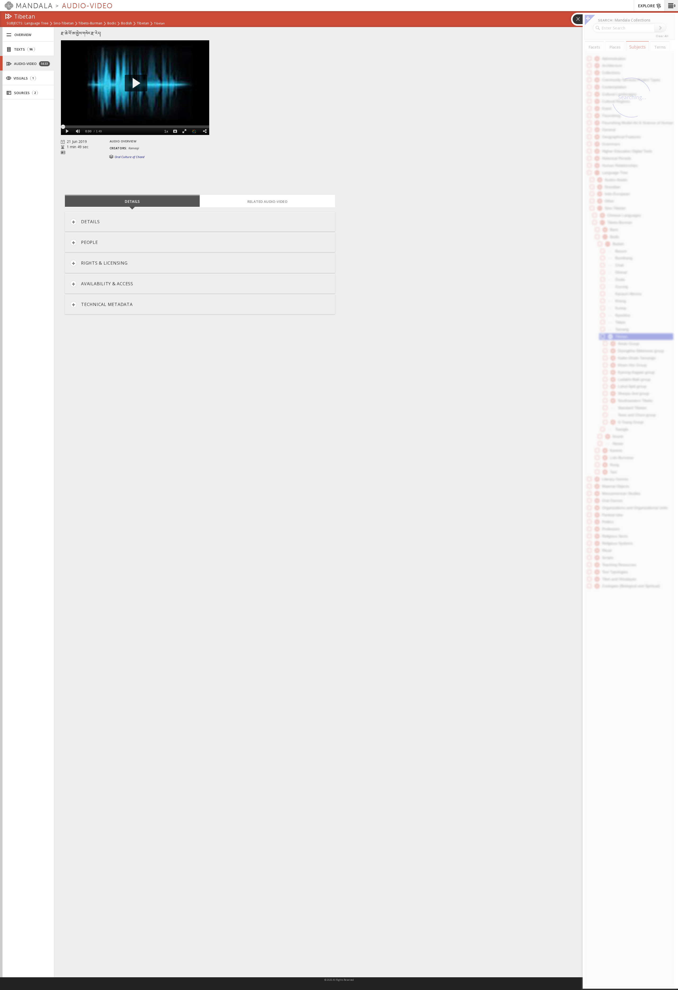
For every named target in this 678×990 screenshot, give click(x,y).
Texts (23, 49)
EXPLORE (646, 6)
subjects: (15, 23)
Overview (22, 34)
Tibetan (143, 23)
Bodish (126, 23)
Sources (24, 92)
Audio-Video (30, 63)
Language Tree (37, 23)
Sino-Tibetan (63, 23)
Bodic (111, 23)
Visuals (23, 78)
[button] (671, 5)
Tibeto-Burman (90, 23)
